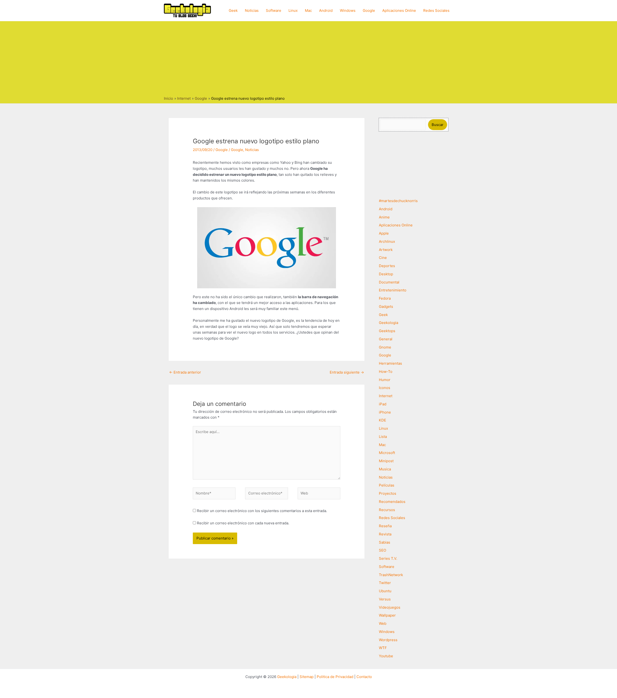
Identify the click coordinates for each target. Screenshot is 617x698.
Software (273, 10)
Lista (383, 436)
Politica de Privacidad (335, 676)
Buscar (437, 124)
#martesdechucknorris (398, 200)
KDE (382, 420)
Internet (385, 396)
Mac (308, 10)
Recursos (387, 509)
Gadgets (386, 306)
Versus (385, 599)
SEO (382, 550)
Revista (385, 534)
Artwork (386, 249)
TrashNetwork (391, 575)
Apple (384, 233)
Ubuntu (385, 591)
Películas (386, 485)
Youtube (386, 656)
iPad (382, 404)
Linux (293, 10)
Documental (389, 282)
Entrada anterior (185, 372)
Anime (384, 217)
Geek (233, 10)
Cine (383, 257)
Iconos (384, 387)
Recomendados (392, 501)
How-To (385, 371)
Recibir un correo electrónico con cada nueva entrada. (243, 523)
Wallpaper (387, 615)
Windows (347, 10)
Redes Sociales (436, 10)
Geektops (387, 331)
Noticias (252, 10)
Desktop (386, 274)
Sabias (384, 542)
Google (369, 10)
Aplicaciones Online (399, 10)
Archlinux (387, 241)
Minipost (386, 461)
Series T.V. (388, 558)
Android (326, 10)
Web (382, 623)
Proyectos (387, 493)
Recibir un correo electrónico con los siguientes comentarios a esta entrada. (262, 510)
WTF (383, 647)
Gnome (385, 347)
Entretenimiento (392, 290)
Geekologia (388, 322)
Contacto (364, 676)
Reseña (385, 526)
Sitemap (307, 676)
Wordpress (388, 640)
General (385, 339)
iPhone (385, 412)
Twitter (385, 582)
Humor (384, 379)
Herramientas (390, 363)
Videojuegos (389, 607)
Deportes (387, 265)
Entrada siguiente (347, 372)
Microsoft (387, 452)
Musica (385, 469)
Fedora (385, 298)
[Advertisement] (308, 59)
